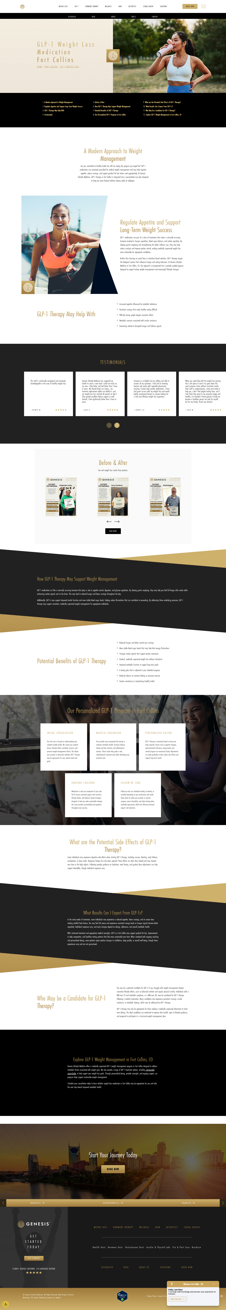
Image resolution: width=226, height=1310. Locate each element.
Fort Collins (51, 66)
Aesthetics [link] (132, 6)
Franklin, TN (188, 1202)
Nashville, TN (38, 1202)
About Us (144, 1267)
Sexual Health (192, 1227)
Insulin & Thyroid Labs (158, 1247)
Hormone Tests (115, 1247)
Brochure (196, 1247)
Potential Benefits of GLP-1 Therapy (106, 110)
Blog (126, 1267)
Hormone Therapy (123, 1227)
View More (113, 531)
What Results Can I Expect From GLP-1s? (159, 106)
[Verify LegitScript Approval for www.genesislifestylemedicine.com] (122, 1296)
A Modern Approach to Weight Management (58, 102)
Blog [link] (93, 16)
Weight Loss (100, 1227)
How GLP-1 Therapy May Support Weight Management (112, 106)
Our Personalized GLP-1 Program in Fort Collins (110, 114)
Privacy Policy (151, 1296)
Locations (165, 1267)
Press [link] (134, 16)
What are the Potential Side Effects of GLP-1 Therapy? (163, 102)
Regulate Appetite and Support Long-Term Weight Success (63, 106)
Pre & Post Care (181, 1247)
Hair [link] (120, 6)
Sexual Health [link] (148, 6)
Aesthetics (172, 1227)
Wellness (144, 1227)
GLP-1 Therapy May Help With (54, 110)
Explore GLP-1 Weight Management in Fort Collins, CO (163, 114)
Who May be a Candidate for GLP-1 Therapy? (160, 110)
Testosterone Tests (134, 1247)
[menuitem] (63, 6)
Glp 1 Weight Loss (69, 66)
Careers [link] (155, 16)
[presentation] (109, 521)
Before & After (99, 102)
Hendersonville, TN (113, 1202)
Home (39, 66)
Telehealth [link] (72, 16)
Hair (157, 1227)
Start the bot (176, 1299)
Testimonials (48, 114)
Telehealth (107, 1267)
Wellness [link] (108, 6)
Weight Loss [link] (63, 6)
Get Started (34, 1258)
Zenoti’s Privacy (164, 1296)
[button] (5, 1304)
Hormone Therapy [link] (91, 6)
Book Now (190, 6)
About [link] (113, 16)
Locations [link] (163, 6)
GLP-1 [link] (77, 6)
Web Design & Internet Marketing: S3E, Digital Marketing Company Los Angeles (48, 1296)
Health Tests (99, 1247)
